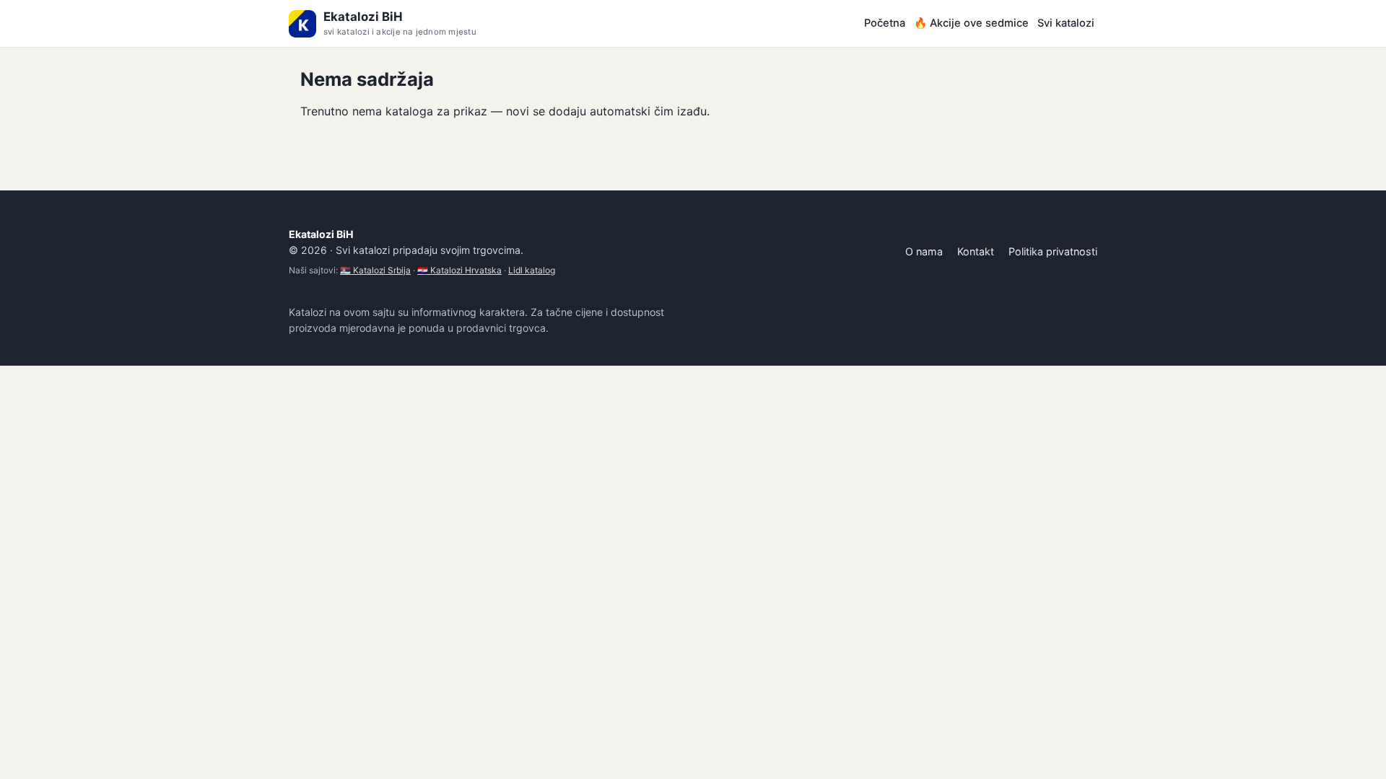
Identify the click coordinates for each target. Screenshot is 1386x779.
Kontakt (975, 251)
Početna (884, 23)
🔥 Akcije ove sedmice (971, 23)
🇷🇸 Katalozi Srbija (375, 270)
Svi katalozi (1065, 23)
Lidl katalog (531, 270)
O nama (924, 251)
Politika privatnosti (1052, 251)
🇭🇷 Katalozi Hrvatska (459, 270)
